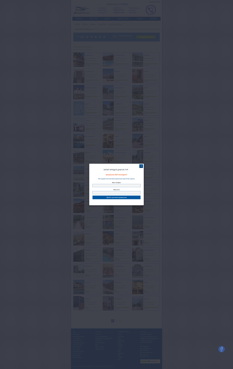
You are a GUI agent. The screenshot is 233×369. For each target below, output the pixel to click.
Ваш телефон (116, 182)
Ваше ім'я (116, 189)
